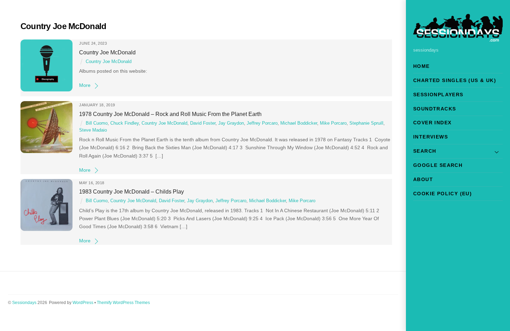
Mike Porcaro (333, 123)
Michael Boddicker (298, 123)
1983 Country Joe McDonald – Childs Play (131, 191)
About (423, 179)
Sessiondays (24, 302)
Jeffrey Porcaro (262, 123)
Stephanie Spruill (366, 123)
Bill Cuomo (97, 123)
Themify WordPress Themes (123, 302)
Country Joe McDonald (107, 52)
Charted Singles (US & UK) (454, 80)
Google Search (437, 165)
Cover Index (432, 122)
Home (421, 66)
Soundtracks (434, 108)
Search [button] (424, 151)
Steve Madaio (93, 130)
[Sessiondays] (458, 38)
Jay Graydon (231, 123)
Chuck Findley (124, 123)
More (85, 85)
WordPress (83, 302)
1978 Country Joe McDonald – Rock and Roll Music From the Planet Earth (170, 114)
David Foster (202, 123)
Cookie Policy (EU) (442, 193)
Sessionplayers (438, 94)
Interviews (430, 137)
